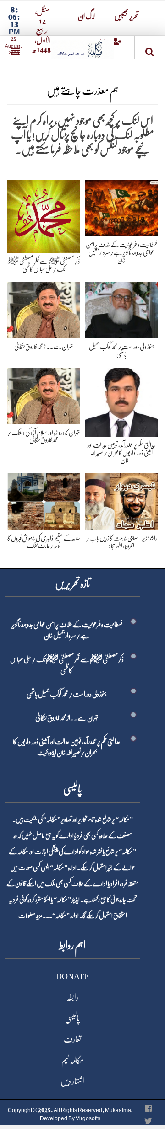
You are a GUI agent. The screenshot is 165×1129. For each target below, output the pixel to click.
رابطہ (72, 997)
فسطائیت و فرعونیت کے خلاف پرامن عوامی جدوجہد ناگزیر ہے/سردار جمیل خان (121, 252)
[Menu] (15, 52)
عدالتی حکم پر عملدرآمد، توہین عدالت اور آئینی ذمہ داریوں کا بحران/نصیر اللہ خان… (121, 452)
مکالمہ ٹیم (72, 1060)
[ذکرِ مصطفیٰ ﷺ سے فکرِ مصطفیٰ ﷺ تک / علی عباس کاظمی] (43, 214)
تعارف (72, 1039)
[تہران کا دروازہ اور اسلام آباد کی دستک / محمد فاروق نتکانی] (43, 394)
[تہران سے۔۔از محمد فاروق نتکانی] (43, 308)
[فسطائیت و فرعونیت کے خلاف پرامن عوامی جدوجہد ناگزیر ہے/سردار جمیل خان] (121, 206)
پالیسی (72, 1018)
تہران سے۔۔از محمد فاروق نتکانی (43, 346)
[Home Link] (82, 46)
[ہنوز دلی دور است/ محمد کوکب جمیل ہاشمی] (121, 308)
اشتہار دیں (72, 1081)
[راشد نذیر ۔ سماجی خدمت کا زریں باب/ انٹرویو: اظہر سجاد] (121, 500)
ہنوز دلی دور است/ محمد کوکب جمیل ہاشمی (67, 694)
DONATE (72, 976)
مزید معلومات (30, 915)
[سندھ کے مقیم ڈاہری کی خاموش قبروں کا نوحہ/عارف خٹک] (43, 500)
